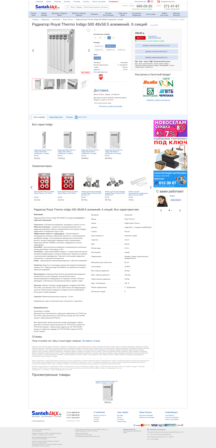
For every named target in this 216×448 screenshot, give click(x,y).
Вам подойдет (39, 117)
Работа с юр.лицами (99, 1)
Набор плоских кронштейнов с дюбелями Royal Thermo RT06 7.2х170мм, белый (138, 194)
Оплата (48, 1)
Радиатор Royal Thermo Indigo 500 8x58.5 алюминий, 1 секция (43, 151)
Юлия (172, 196)
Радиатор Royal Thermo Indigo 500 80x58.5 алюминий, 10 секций (114, 151)
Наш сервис (122, 412)
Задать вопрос (175, 200)
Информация (171, 412)
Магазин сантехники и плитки (46, 9)
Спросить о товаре (177, 19)
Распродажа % (114, 1)
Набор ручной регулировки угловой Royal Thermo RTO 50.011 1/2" (91, 193)
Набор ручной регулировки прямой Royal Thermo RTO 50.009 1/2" (115, 193)
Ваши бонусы (145, 412)
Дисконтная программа (146, 417)
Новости (96, 421)
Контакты (86, 1)
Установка (76, 1)
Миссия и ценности (100, 415)
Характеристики (56, 117)
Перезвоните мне (140, 1)
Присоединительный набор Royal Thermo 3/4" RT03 (68, 192)
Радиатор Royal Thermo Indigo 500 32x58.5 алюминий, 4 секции (66, 151)
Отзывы (69, 117)
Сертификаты (169, 415)
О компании (39, 1)
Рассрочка (57, 1)
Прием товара (121, 421)
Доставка (67, 1)
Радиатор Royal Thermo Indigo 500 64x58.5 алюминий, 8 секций (90, 151)
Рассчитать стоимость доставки (110, 106)
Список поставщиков (172, 417)
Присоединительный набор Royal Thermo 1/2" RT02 (44, 192)
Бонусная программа (146, 415)
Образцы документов (129, 429)
